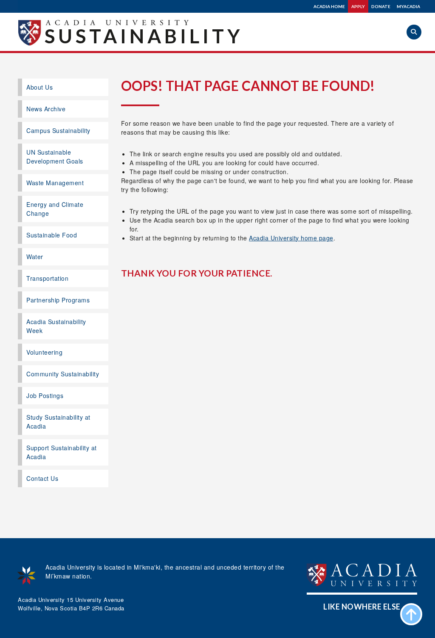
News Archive (45, 108)
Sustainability (144, 36)
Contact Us (42, 478)
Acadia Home (329, 6)
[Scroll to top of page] (411, 614)
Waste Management (55, 182)
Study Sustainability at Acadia (58, 421)
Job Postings (44, 395)
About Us (39, 87)
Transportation (47, 278)
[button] (414, 32)
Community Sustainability (62, 374)
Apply (358, 6)
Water (34, 256)
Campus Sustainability (58, 130)
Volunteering (44, 352)
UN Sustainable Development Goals (54, 156)
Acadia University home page (291, 238)
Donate (380, 6)
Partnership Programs (58, 300)
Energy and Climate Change (54, 208)
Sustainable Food (51, 235)
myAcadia (408, 6)
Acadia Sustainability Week (56, 326)
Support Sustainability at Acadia (61, 452)
